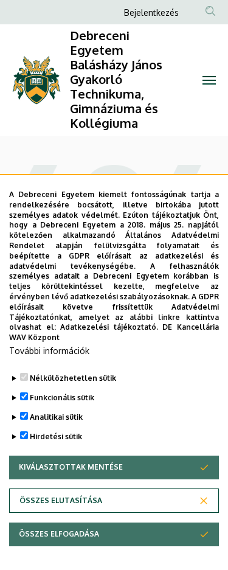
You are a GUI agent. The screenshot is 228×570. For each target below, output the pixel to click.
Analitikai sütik (56, 417)
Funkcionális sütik (62, 397)
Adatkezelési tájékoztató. (109, 327)
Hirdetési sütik (56, 436)
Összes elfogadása (59, 533)
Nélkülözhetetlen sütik (73, 378)
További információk (49, 351)
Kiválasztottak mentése (71, 466)
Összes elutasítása (60, 500)
